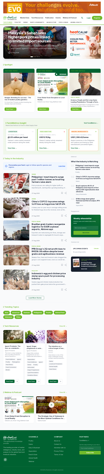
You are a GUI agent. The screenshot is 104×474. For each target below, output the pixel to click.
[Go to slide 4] (37, 56)
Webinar (31, 461)
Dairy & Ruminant (34, 448)
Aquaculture (51, 22)
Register (97, 18)
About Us (57, 441)
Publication (49, 18)
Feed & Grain (63, 22)
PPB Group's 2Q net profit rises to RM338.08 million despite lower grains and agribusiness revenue (48, 251)
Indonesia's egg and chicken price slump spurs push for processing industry (49, 276)
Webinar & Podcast (70, 18)
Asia (6, 312)
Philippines (38, 312)
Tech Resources (37, 18)
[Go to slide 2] (33, 56)
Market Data (24, 18)
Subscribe (90, 452)
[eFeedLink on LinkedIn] (5, 460)
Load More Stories (35, 298)
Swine (25, 22)
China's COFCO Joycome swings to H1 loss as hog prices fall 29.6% (48, 202)
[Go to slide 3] (35, 56)
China (18, 317)
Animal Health (75, 22)
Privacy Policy (58, 451)
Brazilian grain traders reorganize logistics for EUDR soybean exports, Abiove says (48, 226)
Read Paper (9, 381)
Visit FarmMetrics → (91, 123)
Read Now (84, 269)
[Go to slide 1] (30, 56)
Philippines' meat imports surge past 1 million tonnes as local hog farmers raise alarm (48, 179)
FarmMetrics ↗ (84, 440)
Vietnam (27, 312)
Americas (16, 312)
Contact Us (57, 444)
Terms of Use (58, 454)
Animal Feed (59, 312)
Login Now (61, 166)
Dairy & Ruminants (37, 22)
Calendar (96, 248)
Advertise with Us (60, 448)
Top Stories (7, 22)
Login (89, 18)
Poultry (18, 22)
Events (58, 18)
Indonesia (8, 317)
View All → (63, 326)
